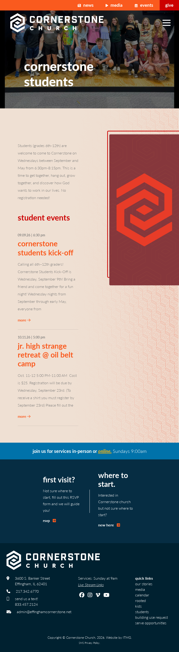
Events (146, 5)
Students (142, 611)
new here (106, 525)
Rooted (140, 600)
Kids (138, 606)
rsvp (47, 520)
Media (116, 5)
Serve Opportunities (150, 622)
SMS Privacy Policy (89, 643)
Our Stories (143, 583)
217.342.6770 (27, 591)
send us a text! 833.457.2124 (26, 601)
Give (169, 5)
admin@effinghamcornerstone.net (44, 611)
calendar (142, 595)
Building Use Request (151, 617)
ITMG (127, 637)
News (87, 5)
